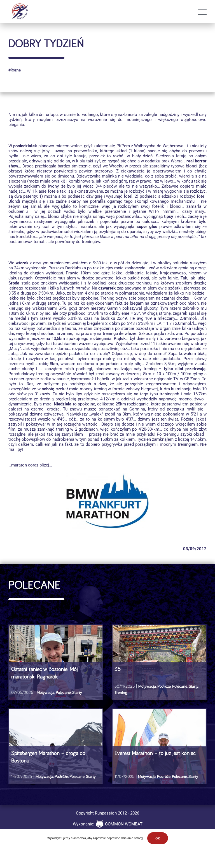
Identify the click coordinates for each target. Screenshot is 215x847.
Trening (120, 692)
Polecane (63, 692)
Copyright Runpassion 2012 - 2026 (107, 813)
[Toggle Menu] (202, 12)
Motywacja (45, 692)
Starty (77, 692)
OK (157, 838)
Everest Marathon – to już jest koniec (155, 752)
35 (117, 668)
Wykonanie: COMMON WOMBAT (107, 824)
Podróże (164, 686)
